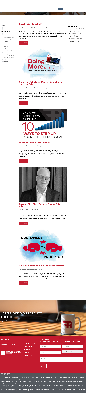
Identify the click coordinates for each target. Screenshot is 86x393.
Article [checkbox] (4, 25)
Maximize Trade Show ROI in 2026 (35, 142)
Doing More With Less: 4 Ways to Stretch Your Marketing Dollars (40, 83)
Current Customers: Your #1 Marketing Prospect (41, 265)
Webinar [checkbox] (5, 29)
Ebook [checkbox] (4, 59)
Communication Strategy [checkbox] (9, 37)
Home (26, 340)
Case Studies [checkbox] (6, 52)
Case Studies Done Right (30, 24)
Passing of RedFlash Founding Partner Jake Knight (40, 205)
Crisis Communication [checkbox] (8, 39)
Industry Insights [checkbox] (7, 43)
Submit (43, 366)
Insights (37, 27)
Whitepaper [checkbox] (5, 27)
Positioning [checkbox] (6, 46)
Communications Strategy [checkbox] (9, 55)
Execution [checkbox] (6, 41)
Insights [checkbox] (4, 34)
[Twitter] (5, 374)
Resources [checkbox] (5, 61)
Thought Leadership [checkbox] (8, 50)
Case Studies (28, 346)
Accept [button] (60, 8)
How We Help (28, 343)
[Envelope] (2, 374)
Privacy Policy (29, 355)
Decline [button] (66, 8)
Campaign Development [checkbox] (9, 54)
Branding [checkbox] (6, 35)
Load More (42, 289)
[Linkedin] (8, 374)
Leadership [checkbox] (6, 44)
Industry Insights (44, 27)
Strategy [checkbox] (6, 48)
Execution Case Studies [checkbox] (9, 57)
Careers (27, 352)
